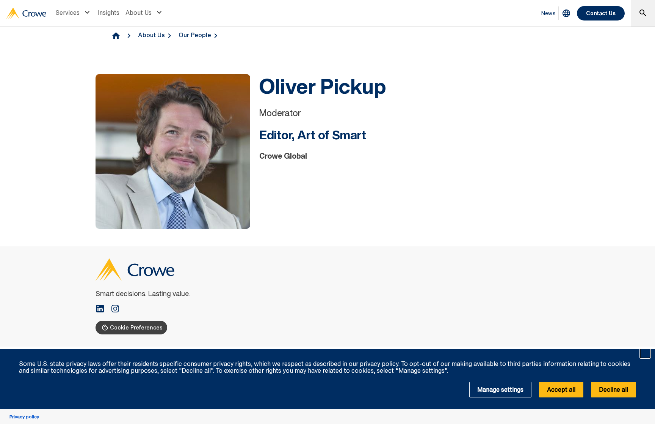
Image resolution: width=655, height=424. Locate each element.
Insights (108, 12)
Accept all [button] (561, 389)
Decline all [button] (613, 389)
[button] (645, 353)
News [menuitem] (548, 13)
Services (67, 12)
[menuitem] (73, 13)
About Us (138, 12)
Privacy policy (24, 416)
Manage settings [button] (500, 389)
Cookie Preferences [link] (136, 327)
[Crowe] (26, 13)
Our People (195, 34)
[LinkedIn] (103, 309)
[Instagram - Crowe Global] (115, 309)
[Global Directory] (566, 13)
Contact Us (601, 13)
